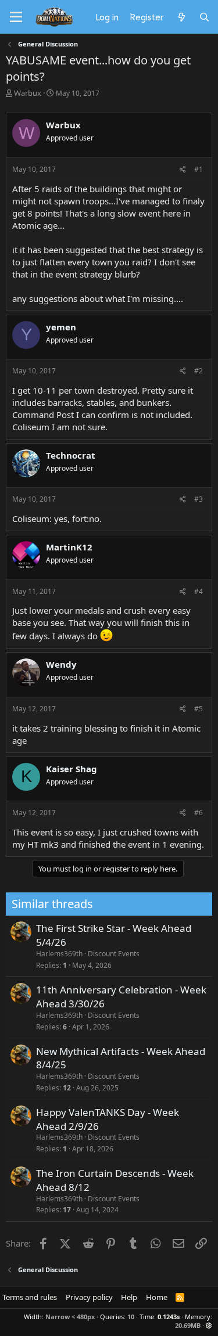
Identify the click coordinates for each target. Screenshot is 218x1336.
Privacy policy (89, 1297)
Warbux (27, 93)
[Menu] (16, 17)
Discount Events (114, 954)
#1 (198, 169)
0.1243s (169, 1316)
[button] (209, 1325)
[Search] (204, 17)
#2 (198, 371)
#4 (198, 591)
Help (129, 1297)
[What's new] (181, 17)
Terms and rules (29, 1297)
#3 (198, 499)
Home (156, 1297)
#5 (198, 709)
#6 (198, 813)
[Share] (183, 170)
